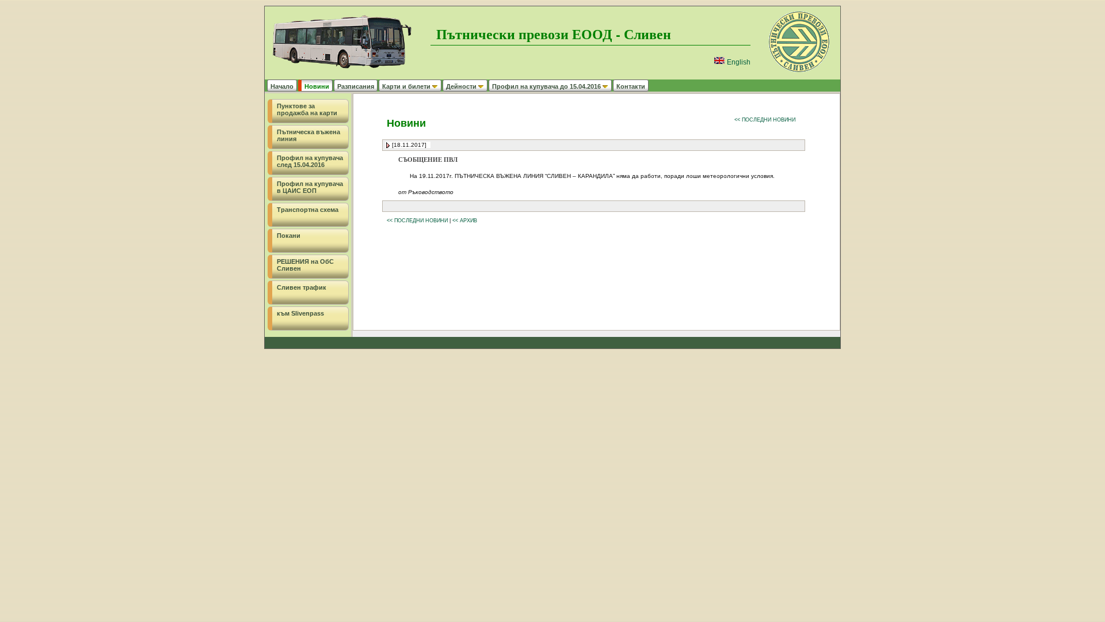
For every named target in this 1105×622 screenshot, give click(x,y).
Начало (282, 86)
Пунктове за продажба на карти (307, 109)
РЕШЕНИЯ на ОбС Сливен (305, 265)
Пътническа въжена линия (308, 135)
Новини (316, 86)
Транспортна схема (307, 209)
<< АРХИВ (464, 220)
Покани (288, 235)
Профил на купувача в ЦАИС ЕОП (310, 187)
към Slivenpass (300, 313)
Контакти (630, 86)
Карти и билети (406, 86)
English (737, 62)
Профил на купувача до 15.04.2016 (546, 86)
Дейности (461, 86)
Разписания (355, 86)
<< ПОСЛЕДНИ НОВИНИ (764, 120)
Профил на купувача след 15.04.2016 (310, 161)
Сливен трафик (301, 287)
